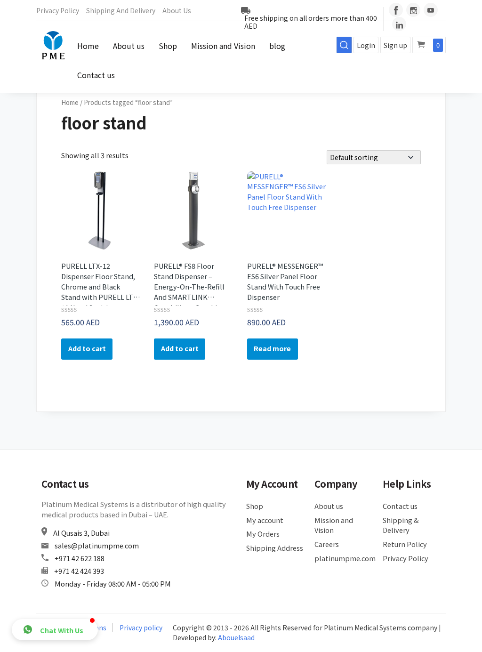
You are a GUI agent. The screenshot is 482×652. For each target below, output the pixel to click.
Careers (326, 544)
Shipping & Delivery (400, 525)
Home (88, 45)
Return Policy (405, 544)
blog (277, 45)
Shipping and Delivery (120, 10)
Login (366, 45)
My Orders (263, 534)
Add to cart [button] (87, 348)
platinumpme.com (343, 558)
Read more (272, 348)
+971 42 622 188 (79, 558)
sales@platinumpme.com (97, 545)
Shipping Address (274, 548)
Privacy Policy (57, 10)
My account (264, 520)
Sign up (395, 45)
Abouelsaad (236, 637)
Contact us (96, 74)
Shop (168, 45)
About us (176, 10)
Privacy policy (141, 627)
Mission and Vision (223, 45)
